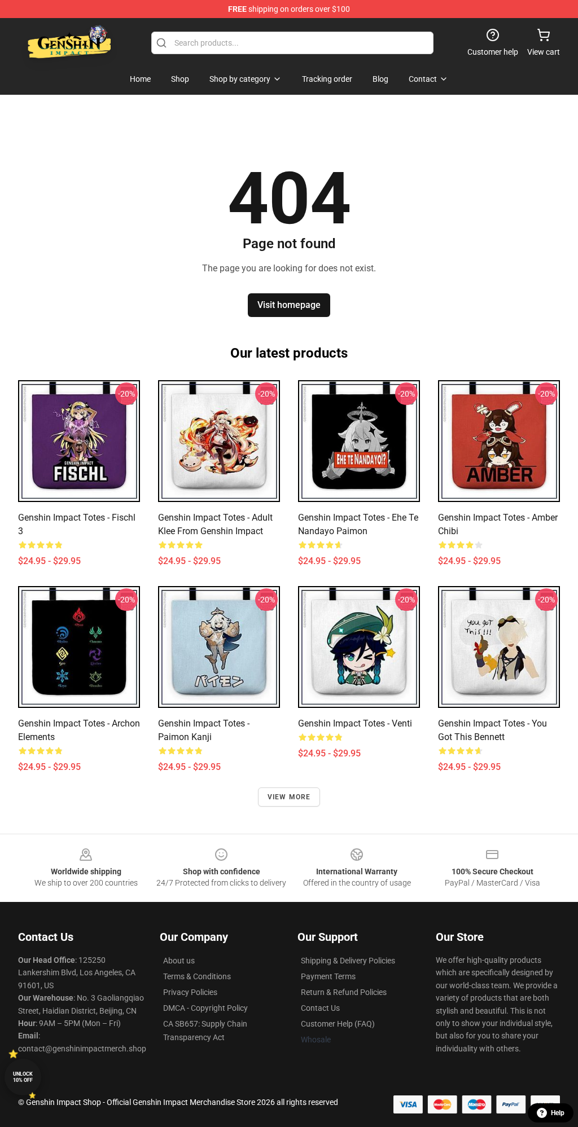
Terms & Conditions (197, 976)
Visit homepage (289, 305)
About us (179, 960)
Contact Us (320, 1007)
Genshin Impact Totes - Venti (355, 723)
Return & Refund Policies (344, 992)
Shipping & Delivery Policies (348, 960)
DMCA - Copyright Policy (205, 1007)
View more (289, 797)
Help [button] (557, 1113)
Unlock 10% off (23, 1077)
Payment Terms (328, 976)
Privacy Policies (190, 992)
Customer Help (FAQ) (338, 1023)
